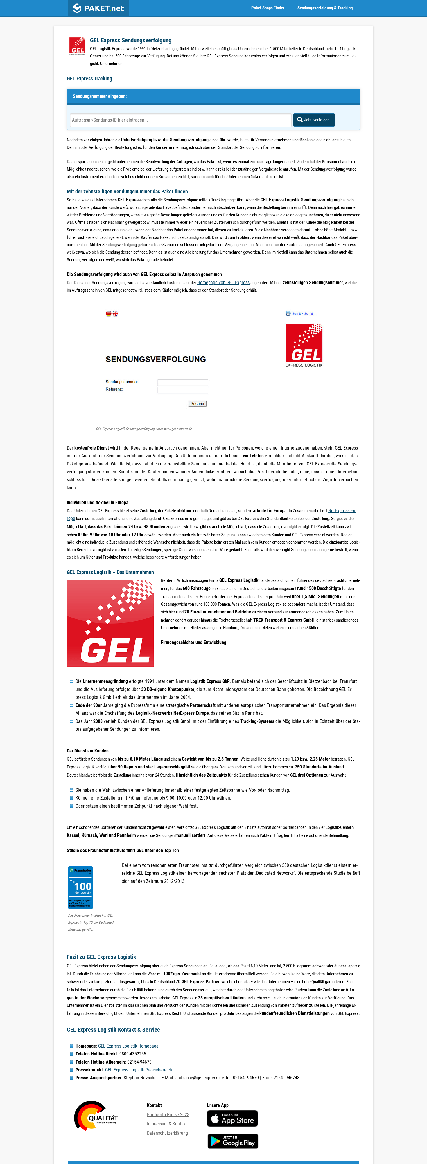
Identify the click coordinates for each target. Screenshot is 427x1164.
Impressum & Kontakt (167, 1124)
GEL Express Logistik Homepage (128, 1046)
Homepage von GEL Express (223, 282)
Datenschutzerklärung (167, 1133)
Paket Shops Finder (267, 7)
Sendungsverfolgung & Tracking (325, 7)
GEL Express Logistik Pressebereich (138, 1070)
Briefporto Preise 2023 (168, 1114)
